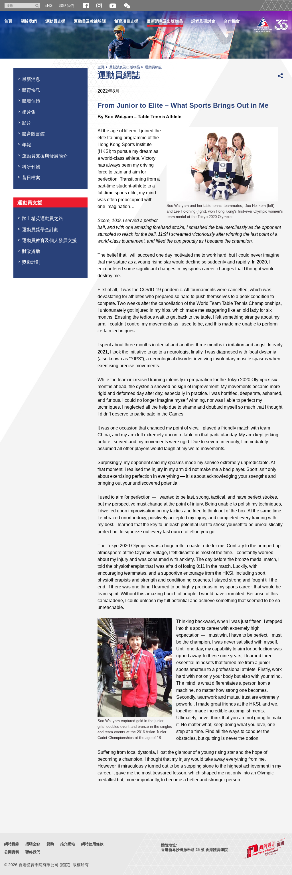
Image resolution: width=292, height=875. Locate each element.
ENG (48, 5)
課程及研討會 (203, 21)
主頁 (101, 67)
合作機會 (232, 21)
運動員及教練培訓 (90, 21)
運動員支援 (55, 21)
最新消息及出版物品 (165, 21)
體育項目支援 (126, 21)
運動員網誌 (153, 67)
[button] (127, 6)
